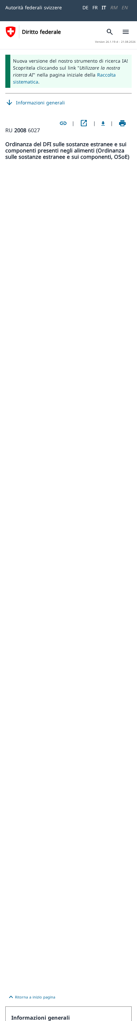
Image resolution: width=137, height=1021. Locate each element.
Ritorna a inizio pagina (31, 997)
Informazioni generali (35, 103)
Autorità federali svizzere (33, 7)
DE (85, 7)
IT (104, 7)
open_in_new (84, 123)
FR (95, 7)
